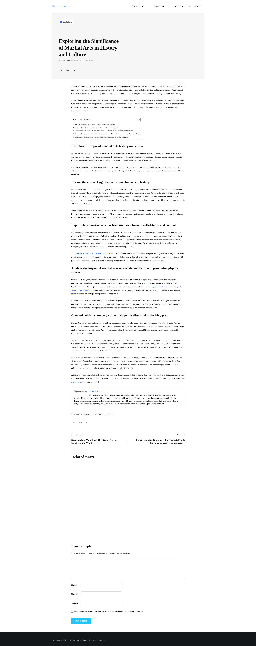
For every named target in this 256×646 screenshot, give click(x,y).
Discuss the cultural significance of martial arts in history (96, 128)
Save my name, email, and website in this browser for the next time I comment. (108, 611)
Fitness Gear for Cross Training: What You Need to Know (141, 510)
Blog (145, 6)
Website (74, 603)
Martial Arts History (103, 414)
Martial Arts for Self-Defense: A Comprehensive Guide (139, 484)
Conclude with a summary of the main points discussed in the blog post (101, 137)
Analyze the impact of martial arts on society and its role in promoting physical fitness (107, 134)
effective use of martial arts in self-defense (92, 253)
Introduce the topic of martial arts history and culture (95, 125)
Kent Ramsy (111, 489)
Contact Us (195, 6)
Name (74, 585)
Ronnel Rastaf (65, 60)
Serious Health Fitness (78, 640)
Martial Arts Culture (81, 414)
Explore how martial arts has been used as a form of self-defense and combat (104, 131)
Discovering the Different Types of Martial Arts (101, 537)
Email (74, 594)
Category (159, 6)
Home (134, 6)
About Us (177, 6)
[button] (137, 120)
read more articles (78, 382)
